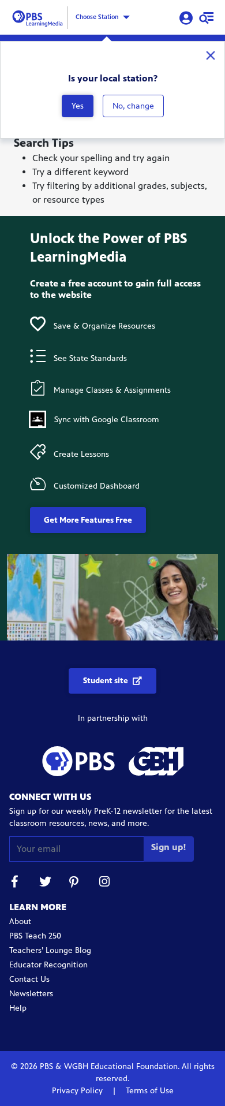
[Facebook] (15, 883)
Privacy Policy (78, 1091)
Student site (105, 681)
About (20, 921)
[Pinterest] (75, 883)
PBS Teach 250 (35, 936)
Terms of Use (148, 1091)
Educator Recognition (48, 965)
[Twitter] (45, 883)
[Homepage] (39, 16)
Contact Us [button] (29, 979)
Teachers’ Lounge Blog (50, 950)
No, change (133, 106)
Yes (78, 106)
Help (18, 1008)
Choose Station (97, 17)
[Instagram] (105, 883)
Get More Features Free (88, 520)
